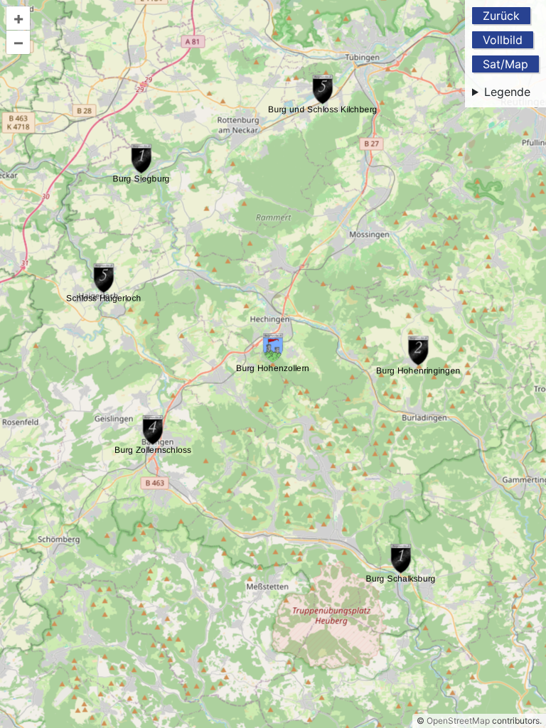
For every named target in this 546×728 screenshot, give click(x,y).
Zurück (501, 16)
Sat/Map (505, 64)
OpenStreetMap (458, 720)
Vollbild (503, 40)
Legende (507, 92)
